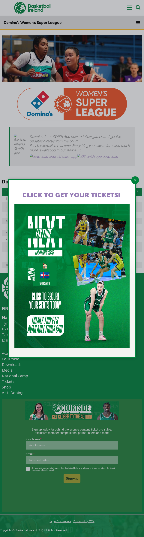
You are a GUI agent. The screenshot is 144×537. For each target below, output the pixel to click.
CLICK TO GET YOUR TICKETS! (71, 194)
